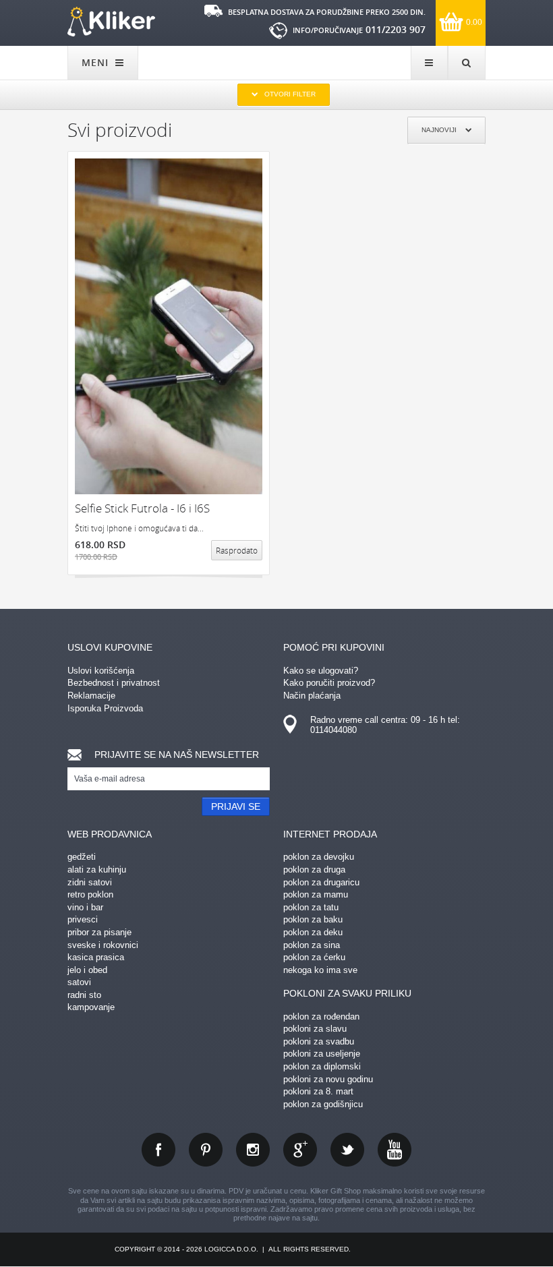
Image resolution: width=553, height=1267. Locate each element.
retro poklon (90, 894)
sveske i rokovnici (102, 945)
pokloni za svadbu (318, 1041)
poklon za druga (314, 869)
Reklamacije (91, 695)
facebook (158, 1150)
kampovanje (91, 1007)
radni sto (84, 995)
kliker (111, 21)
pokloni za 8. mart (318, 1091)
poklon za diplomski (322, 1066)
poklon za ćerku (314, 957)
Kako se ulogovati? (320, 671)
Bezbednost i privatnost (113, 683)
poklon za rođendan (321, 1016)
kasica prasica (95, 957)
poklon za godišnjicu (323, 1104)
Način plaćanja (312, 695)
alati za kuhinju (96, 869)
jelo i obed (87, 970)
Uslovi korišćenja (100, 671)
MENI (97, 62)
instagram (253, 1150)
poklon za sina (311, 945)
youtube (394, 1150)
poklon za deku (313, 932)
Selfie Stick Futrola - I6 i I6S (142, 508)
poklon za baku (313, 919)
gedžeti (81, 857)
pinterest (206, 1150)
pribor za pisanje (99, 932)
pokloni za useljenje (321, 1054)
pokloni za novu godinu (328, 1079)
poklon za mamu (315, 894)
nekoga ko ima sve (320, 970)
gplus (300, 1150)
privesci (82, 919)
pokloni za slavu (315, 1029)
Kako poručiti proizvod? (329, 683)
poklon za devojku (318, 857)
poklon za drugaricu (321, 882)
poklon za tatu (311, 907)
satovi (79, 982)
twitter (347, 1150)
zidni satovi (89, 882)
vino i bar (85, 907)
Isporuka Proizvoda (105, 708)
